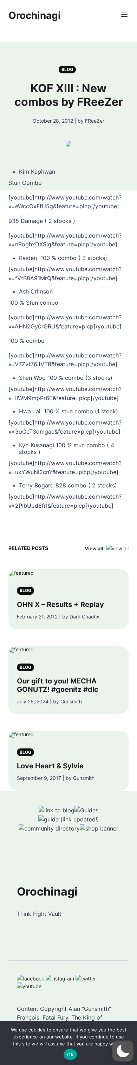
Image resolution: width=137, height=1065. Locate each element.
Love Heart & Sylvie (50, 766)
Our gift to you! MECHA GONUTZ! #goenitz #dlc (57, 685)
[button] (122, 1051)
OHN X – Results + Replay (60, 604)
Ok (70, 1054)
